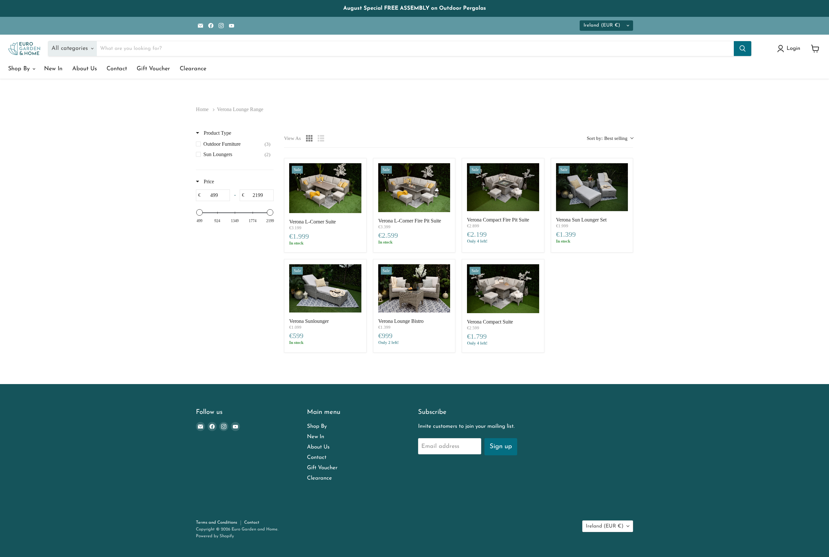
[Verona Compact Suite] (503, 288)
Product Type (216, 133)
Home (202, 109)
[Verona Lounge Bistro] (414, 288)
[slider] (199, 212)
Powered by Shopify (215, 536)
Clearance (193, 69)
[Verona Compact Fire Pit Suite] (503, 187)
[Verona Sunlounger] (325, 288)
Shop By (20, 69)
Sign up (501, 446)
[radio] (309, 138)
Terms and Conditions (216, 522)
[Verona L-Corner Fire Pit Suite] (414, 187)
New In (53, 69)
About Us (84, 69)
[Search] (742, 48)
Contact (117, 69)
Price (208, 181)
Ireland (602, 25)
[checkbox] (235, 144)
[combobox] (610, 138)
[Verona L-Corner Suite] (325, 188)
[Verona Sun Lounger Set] (592, 187)
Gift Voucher (153, 69)
